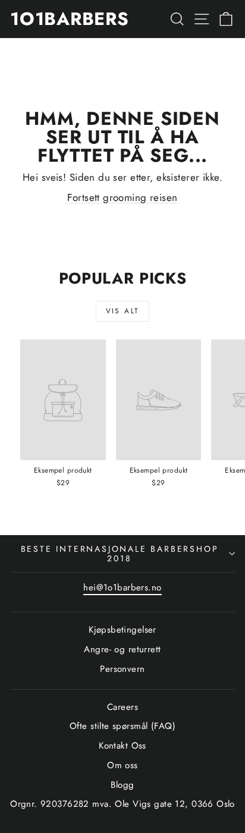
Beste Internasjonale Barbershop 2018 (120, 553)
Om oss (122, 765)
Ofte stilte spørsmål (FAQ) (122, 726)
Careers (122, 706)
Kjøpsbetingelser (122, 629)
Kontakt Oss (122, 745)
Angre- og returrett (122, 649)
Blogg (122, 784)
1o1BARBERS (69, 19)
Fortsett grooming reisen (122, 197)
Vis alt (123, 311)
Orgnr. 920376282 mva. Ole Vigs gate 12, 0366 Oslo (122, 803)
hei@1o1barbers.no (122, 587)
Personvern (122, 668)
